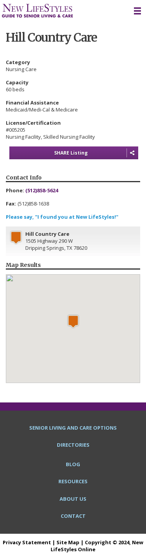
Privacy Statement (27, 542)
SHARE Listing (71, 153)
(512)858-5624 (41, 190)
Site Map (67, 542)
